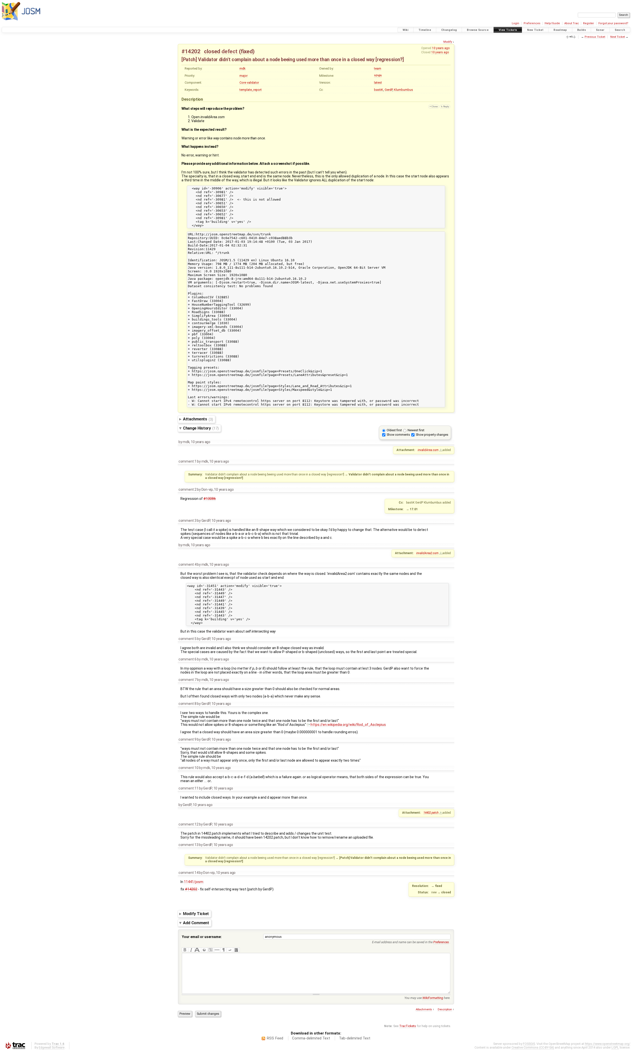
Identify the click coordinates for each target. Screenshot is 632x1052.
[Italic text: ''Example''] (191, 950)
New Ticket (535, 30)
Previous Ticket (595, 36)
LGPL (615, 1047)
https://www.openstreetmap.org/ (607, 1044)
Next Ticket (617, 36)
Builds (581, 30)
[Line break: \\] (230, 950)
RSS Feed (275, 1038)
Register (588, 23)
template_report (250, 90)
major (243, 75)
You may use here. (427, 998)
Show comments (398, 434)
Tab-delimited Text (354, 1038)
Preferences (532, 23)
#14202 (190, 51)
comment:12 (188, 824)
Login (515, 23)
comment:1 (187, 461)
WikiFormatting (432, 998)
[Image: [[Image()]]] (236, 950)
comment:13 (188, 845)
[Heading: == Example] (198, 950)
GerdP (389, 90)
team (377, 68)
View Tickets (508, 30)
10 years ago (441, 48)
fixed (247, 51)
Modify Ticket (196, 913)
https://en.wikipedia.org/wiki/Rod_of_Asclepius (348, 725)
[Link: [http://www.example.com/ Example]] (204, 950)
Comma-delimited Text (311, 1038)
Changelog (449, 30)
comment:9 (187, 739)
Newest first (416, 430)
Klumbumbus (403, 90)
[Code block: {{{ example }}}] (210, 950)
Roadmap (560, 30)
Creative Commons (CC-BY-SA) (533, 1047)
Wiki (406, 30)
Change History (200, 428)
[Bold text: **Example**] (185, 950)
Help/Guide (552, 23)
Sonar (600, 30)
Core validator (249, 82)
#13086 (209, 499)
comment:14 (188, 873)
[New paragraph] (223, 950)
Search (620, 30)
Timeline (424, 30)
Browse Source (478, 30)
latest (378, 82)
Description (445, 1009)
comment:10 (188, 768)
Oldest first (394, 430)
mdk (242, 68)
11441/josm (193, 882)
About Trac (571, 23)
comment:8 (187, 704)
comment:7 (187, 680)
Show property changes (432, 434)
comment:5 (187, 639)
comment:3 (187, 521)
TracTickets (407, 1026)
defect (229, 51)
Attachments (198, 419)
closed (212, 51)
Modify (447, 41)
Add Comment (196, 922)
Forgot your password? (613, 23)
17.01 (378, 75)
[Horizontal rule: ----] (217, 950)
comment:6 (187, 659)
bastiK (378, 90)
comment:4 (187, 564)
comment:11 (188, 788)
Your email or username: (202, 937)
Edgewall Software (51, 1047)
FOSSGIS (529, 1044)
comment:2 (187, 489)
